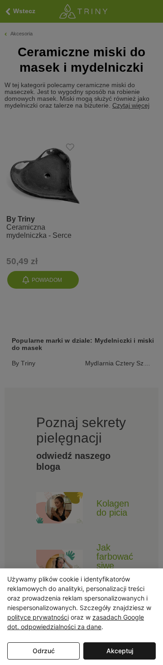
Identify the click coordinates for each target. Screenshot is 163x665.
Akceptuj (119, 651)
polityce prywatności (38, 617)
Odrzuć (44, 651)
